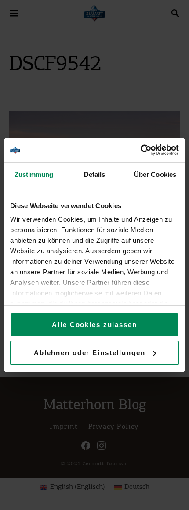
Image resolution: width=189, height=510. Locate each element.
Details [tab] (94, 174)
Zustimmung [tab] (34, 174)
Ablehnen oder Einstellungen (89, 352)
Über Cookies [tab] (155, 174)
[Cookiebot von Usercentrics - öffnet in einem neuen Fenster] (140, 150)
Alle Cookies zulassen (94, 324)
